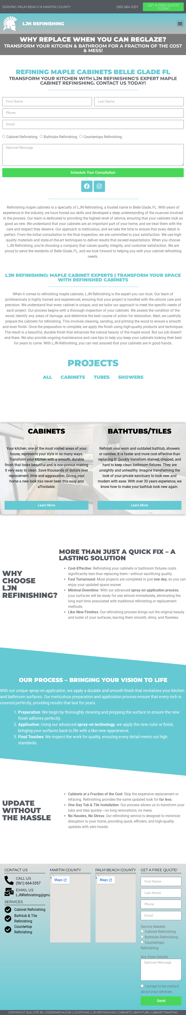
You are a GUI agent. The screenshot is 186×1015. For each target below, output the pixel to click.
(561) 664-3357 (127, 7)
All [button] (47, 377)
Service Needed (153, 927)
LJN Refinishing (43, 23)
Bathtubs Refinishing (60, 136)
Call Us (23, 878)
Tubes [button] (102, 377)
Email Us (25, 890)
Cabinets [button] (73, 377)
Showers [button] (130, 377)
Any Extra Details (154, 957)
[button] (180, 23)
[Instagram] (99, 186)
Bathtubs (141, 1012)
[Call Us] (9, 880)
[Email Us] (9, 891)
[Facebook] (87, 186)
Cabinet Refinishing (21, 136)
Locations (81, 1012)
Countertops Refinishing (102, 136)
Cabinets (125, 1012)
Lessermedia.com (57, 1012)
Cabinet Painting (164, 1012)
